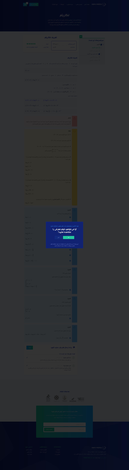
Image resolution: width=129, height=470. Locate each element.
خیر (58, 237)
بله (68, 237)
